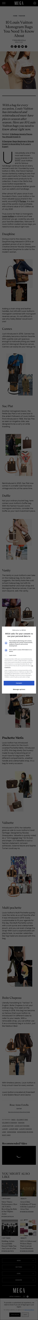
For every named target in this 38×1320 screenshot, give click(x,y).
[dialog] (19, 660)
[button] (19, 655)
